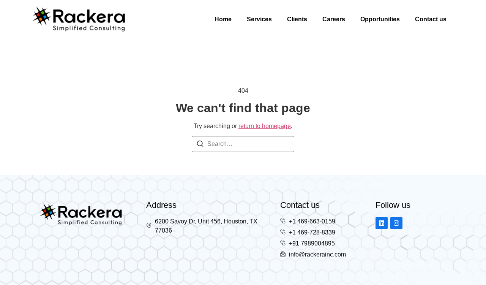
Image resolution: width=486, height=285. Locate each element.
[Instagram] (396, 223)
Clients (297, 19)
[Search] (200, 145)
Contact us (431, 19)
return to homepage (264, 126)
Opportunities (380, 19)
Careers (333, 19)
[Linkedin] (382, 223)
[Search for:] (243, 144)
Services (259, 19)
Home (223, 19)
